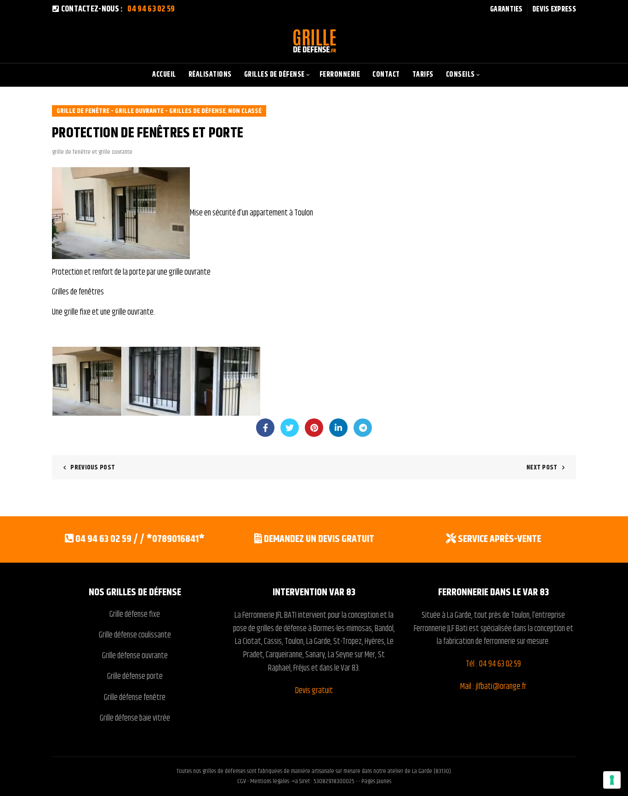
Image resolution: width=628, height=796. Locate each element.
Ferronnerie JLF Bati (441, 628)
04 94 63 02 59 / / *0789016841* (140, 539)
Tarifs (423, 74)
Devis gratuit (314, 690)
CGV (242, 781)
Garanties (506, 9)
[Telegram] (363, 427)
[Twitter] (289, 427)
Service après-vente (499, 539)
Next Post (542, 468)
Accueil (164, 74)
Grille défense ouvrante (135, 655)
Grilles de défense (274, 74)
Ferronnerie (340, 74)
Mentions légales (269, 781)
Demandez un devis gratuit (319, 539)
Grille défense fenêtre (135, 697)
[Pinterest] (314, 427)
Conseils (460, 74)
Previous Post (92, 468)
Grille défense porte (135, 676)
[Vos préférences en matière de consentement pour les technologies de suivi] (612, 780)
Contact (386, 74)
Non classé (245, 111)
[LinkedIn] (338, 427)
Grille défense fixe (134, 614)
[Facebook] (265, 427)
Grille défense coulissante (135, 635)
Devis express (554, 9)
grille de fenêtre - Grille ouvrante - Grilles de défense (141, 111)
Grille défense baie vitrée (135, 718)
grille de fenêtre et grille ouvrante (92, 152)
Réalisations (210, 74)
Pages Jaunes (376, 781)
